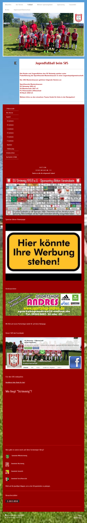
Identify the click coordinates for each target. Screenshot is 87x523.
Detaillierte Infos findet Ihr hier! (15, 382)
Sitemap (21, 515)
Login (80, 515)
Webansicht (78, 517)
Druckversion (12, 515)
